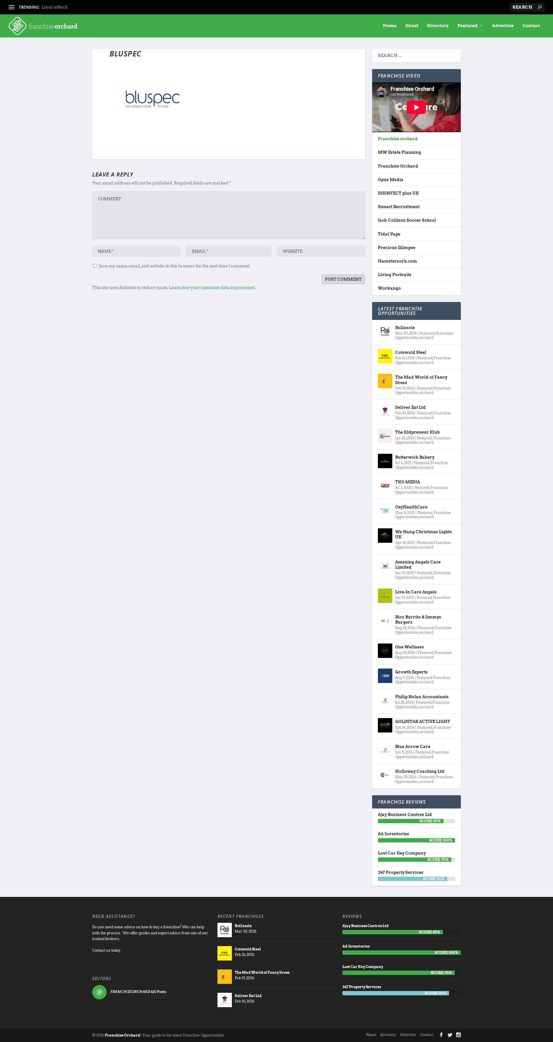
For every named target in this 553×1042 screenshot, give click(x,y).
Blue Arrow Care (412, 746)
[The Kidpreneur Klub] (385, 436)
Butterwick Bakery (414, 457)
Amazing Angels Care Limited (418, 565)
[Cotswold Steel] (385, 356)
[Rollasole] (385, 331)
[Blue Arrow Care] (385, 750)
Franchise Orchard (398, 166)
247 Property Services (400, 872)
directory (388, 1034)
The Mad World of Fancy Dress (421, 380)
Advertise (503, 25)
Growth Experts (411, 672)
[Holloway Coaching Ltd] (385, 775)
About (411, 25)
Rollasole (405, 327)
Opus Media (391, 179)
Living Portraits (395, 274)
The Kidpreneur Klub (417, 432)
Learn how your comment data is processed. (212, 287)
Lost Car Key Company (402, 853)
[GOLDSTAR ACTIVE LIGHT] (385, 725)
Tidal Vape (389, 234)
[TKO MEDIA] (385, 486)
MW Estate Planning (399, 152)
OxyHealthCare (411, 507)
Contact (531, 25)
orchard (426, 337)
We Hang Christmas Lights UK (423, 534)
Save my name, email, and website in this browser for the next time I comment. (175, 266)
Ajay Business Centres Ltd (405, 814)
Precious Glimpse (396, 247)
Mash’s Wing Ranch (61, 7)
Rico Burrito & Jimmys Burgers (418, 620)
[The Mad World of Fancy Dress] (385, 381)
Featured (467, 25)
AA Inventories (393, 834)
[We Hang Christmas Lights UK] (385, 535)
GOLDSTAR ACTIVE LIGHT (422, 721)
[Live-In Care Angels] (385, 596)
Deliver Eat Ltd (410, 407)
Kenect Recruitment (399, 206)
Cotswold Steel (410, 352)
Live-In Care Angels (416, 592)
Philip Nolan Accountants (422, 696)
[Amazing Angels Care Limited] (385, 566)
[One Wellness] (385, 651)
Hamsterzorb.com (397, 261)
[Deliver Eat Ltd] (385, 411)
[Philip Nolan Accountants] (385, 700)
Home (390, 25)
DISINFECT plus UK (398, 193)
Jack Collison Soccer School (407, 220)
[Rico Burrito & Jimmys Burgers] (385, 621)
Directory (438, 25)
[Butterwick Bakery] (385, 461)
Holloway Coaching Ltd (419, 771)
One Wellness (409, 647)
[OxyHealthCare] (385, 511)
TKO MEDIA (407, 482)
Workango (389, 288)
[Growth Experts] (385, 676)
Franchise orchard (398, 138)
